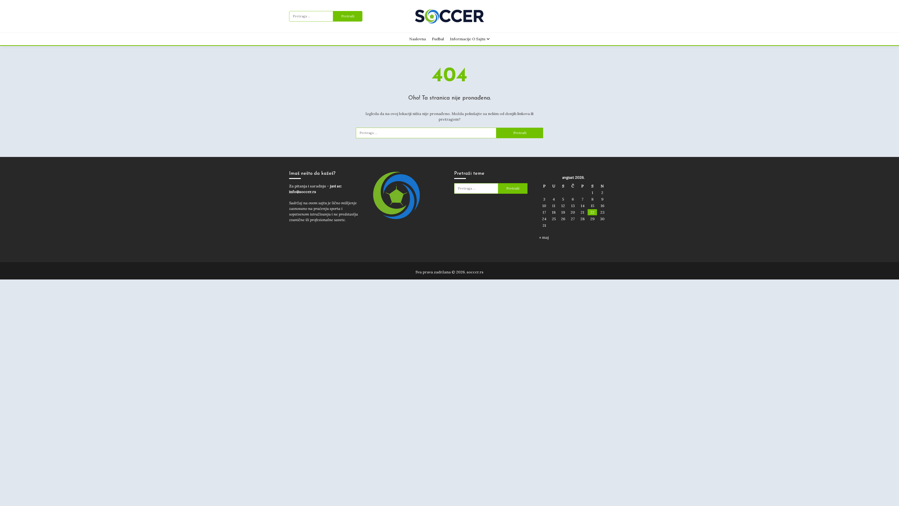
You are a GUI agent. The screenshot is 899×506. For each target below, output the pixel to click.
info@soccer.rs (302, 191)
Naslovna (417, 39)
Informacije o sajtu (467, 39)
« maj (544, 237)
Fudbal (438, 39)
